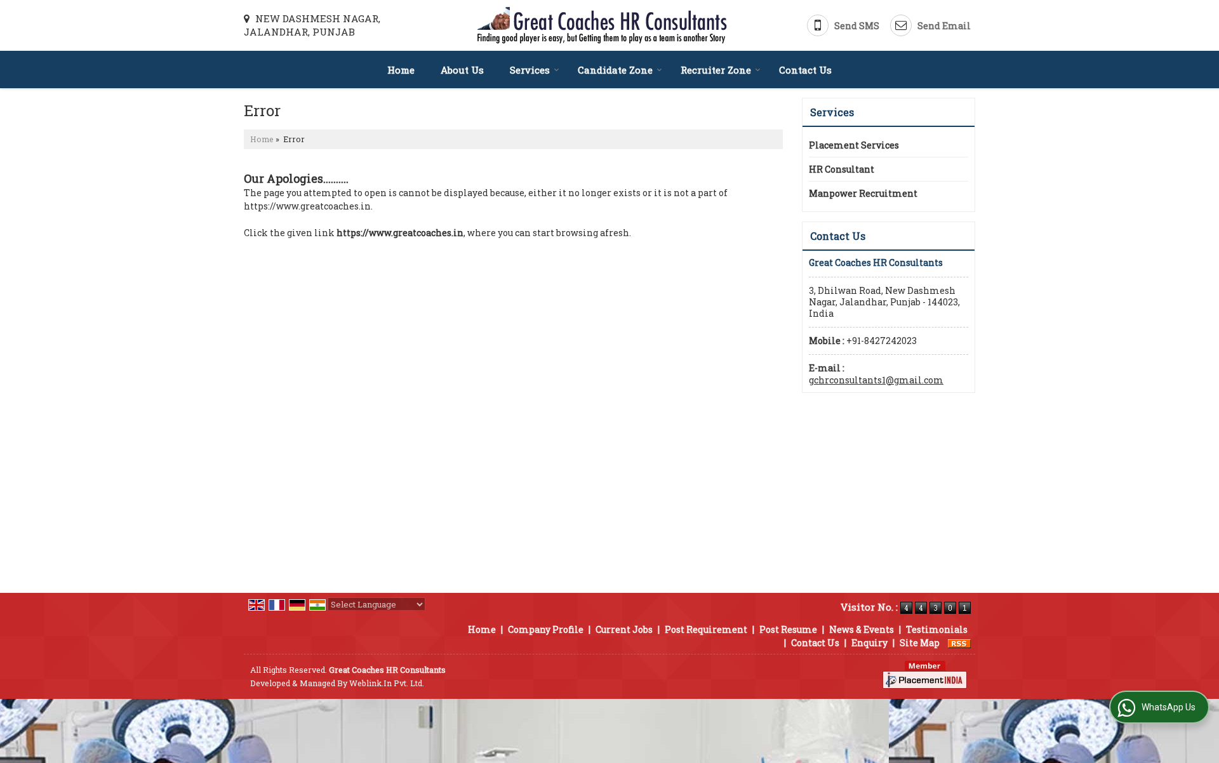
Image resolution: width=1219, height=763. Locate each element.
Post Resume (788, 629)
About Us (462, 69)
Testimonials (937, 629)
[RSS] (959, 643)
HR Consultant (841, 169)
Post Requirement (706, 629)
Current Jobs (624, 629)
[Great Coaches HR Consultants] (602, 25)
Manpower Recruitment (863, 193)
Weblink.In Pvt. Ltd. (386, 683)
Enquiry (869, 643)
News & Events (861, 629)
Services (530, 69)
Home (401, 69)
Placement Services (854, 145)
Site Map (920, 643)
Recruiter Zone (716, 69)
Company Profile (545, 629)
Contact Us (805, 69)
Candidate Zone (615, 69)
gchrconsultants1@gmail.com (876, 380)
